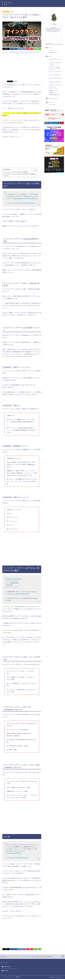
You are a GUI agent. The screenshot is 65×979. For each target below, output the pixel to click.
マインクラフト (6, 11)
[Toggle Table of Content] (34, 169)
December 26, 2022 (22, 857)
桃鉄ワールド (53, 90)
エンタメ (50, 47)
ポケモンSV (53, 87)
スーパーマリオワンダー (56, 72)
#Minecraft (27, 196)
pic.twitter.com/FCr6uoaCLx (22, 593)
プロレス (50, 102)
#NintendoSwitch (17, 198)
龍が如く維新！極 (54, 94)
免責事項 (17, 977)
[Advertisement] (21, 69)
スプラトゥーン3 (54, 66)
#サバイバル (10, 593)
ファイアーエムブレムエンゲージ (56, 82)
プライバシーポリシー (8, 977)
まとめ (6, 176)
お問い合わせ (7, 966)
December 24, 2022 (29, 203)
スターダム (53, 104)
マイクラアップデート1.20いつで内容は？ (17, 172)
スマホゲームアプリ (53, 98)
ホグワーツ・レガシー (56, 85)
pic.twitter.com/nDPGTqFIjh (13, 853)
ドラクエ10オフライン (55, 75)
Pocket (15, 81)
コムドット (53, 50)
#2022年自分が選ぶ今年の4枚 (14, 578)
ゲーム (49, 56)
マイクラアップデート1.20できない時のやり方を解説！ (20, 174)
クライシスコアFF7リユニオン (55, 63)
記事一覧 (5, 970)
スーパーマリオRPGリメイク (55, 68)
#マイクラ (32, 196)
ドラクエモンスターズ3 (56, 79)
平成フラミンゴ (54, 52)
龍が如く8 (52, 92)
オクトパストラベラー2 (56, 60)
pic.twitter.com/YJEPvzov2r (30, 198)
